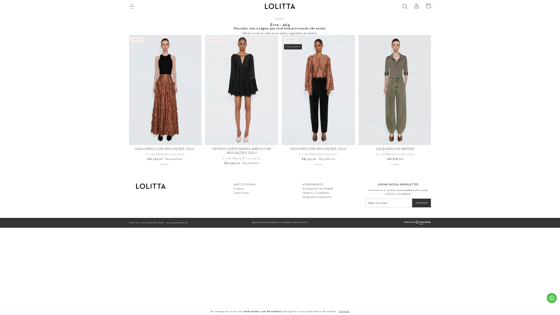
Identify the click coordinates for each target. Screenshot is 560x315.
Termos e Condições (316, 193)
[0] (426, 7)
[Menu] (133, 7)
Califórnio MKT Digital (292, 223)
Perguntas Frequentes (317, 197)
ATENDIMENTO (313, 185)
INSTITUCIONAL (245, 185)
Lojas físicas (241, 193)
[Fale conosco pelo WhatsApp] (552, 298)
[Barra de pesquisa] (406, 7)
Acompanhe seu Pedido (318, 189)
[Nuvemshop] (417, 224)
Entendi (344, 311)
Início (278, 19)
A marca (239, 189)
